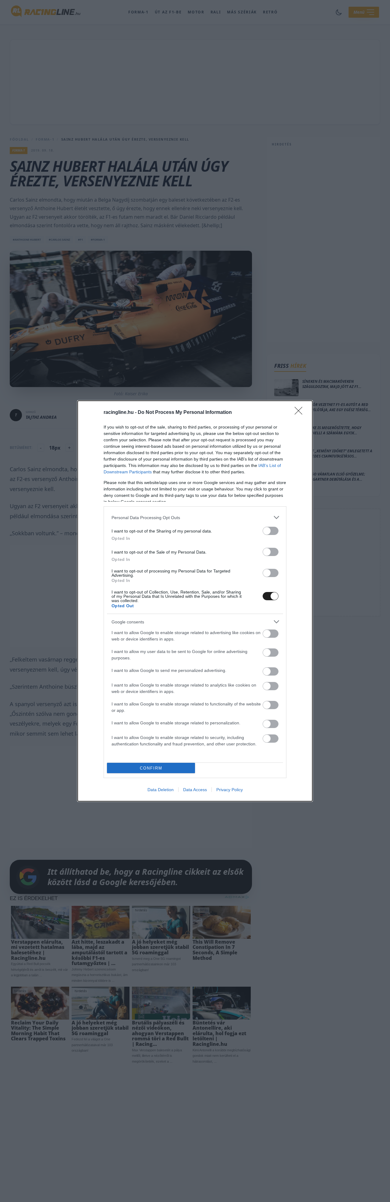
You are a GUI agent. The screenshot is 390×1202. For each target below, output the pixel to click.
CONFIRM (151, 768)
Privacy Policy (229, 789)
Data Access (195, 789)
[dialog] (195, 601)
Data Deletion (160, 789)
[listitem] (195, 517)
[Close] (300, 412)
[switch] (270, 531)
